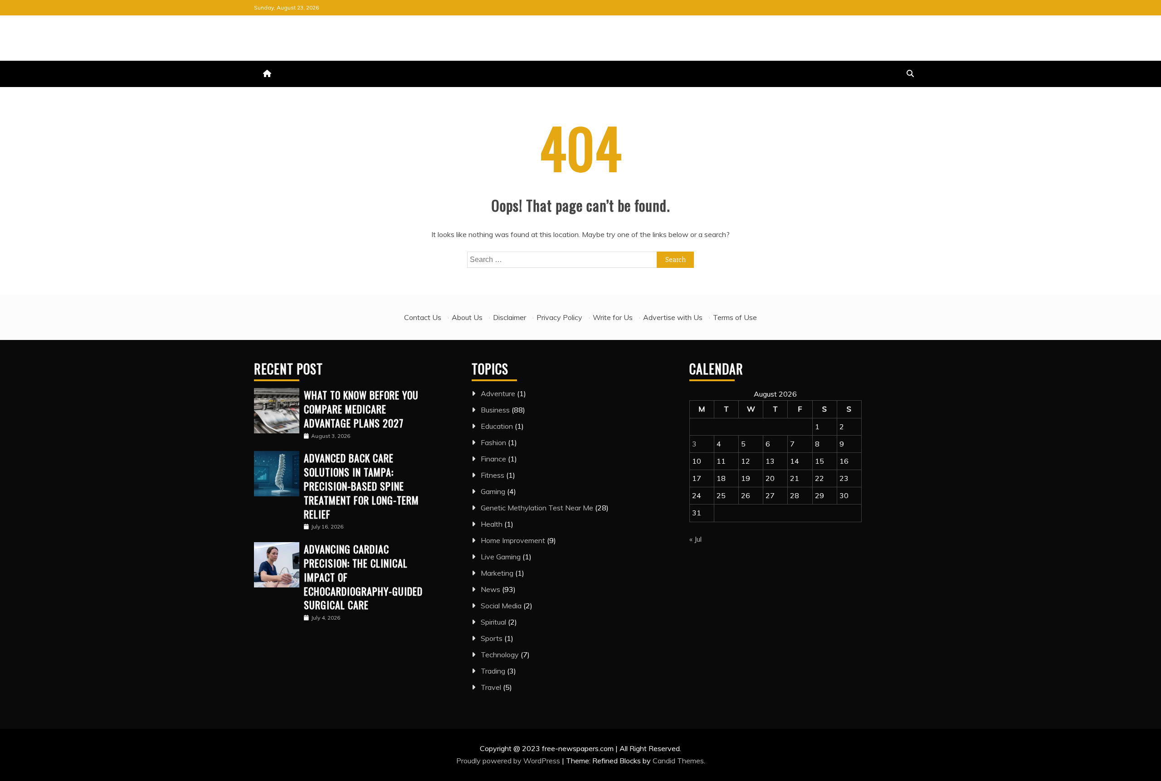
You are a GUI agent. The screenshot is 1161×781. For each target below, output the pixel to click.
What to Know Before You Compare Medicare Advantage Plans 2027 (361, 409)
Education (497, 426)
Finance (493, 458)
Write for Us (613, 317)
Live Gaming (501, 556)
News (490, 589)
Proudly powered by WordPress (509, 760)
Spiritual (493, 621)
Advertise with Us (672, 317)
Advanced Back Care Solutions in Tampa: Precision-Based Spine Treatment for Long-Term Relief (361, 486)
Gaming (493, 491)
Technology (500, 654)
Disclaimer (509, 317)
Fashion (493, 442)
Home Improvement (513, 540)
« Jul (695, 538)
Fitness (492, 475)
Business (495, 409)
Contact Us (422, 317)
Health (491, 524)
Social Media (501, 605)
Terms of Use (735, 317)
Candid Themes (678, 760)
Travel (491, 687)
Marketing (497, 572)
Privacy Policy (559, 317)
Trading (493, 670)
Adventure (498, 393)
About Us (467, 317)
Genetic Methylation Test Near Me (537, 507)
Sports (491, 638)
